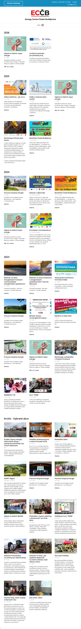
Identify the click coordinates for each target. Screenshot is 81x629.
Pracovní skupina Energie (14, 316)
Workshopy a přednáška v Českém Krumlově (64, 358)
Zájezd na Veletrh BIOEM (13, 516)
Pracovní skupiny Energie (13, 193)
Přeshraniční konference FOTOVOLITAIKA (64, 279)
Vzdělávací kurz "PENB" (64, 516)
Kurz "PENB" (34, 395)
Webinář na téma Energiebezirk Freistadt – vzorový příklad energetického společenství (14, 281)
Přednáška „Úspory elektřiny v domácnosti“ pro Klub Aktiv (40, 518)
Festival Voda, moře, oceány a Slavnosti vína (14, 599)
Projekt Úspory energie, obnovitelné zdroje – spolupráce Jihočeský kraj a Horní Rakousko (14, 442)
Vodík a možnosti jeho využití (37, 98)
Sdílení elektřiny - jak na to (14, 97)
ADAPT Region (9, 478)
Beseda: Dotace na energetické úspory (38, 317)
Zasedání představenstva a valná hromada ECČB (39, 440)
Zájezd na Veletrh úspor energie (13, 54)
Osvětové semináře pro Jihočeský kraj (36, 54)
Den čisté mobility (62, 556)
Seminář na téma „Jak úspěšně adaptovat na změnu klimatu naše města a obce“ (38, 559)
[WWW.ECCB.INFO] (40, 15)
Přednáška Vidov (61, 439)
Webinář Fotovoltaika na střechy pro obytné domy (15, 557)
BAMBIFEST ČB (9, 395)
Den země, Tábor (35, 598)
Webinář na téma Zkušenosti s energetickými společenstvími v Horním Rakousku (40, 281)
